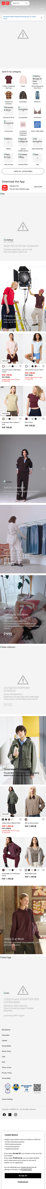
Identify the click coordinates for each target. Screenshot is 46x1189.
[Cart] (37, 3)
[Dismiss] (41, 17)
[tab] (5, 9)
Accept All (23, 1176)
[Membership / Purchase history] (32, 3)
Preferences (23, 1182)
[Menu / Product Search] (42, 3)
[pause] (43, 468)
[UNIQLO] (5, 3)
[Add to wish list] (20, 366)
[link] (20, 18)
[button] (11, 348)
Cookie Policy (26, 1169)
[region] (23, 1160)
